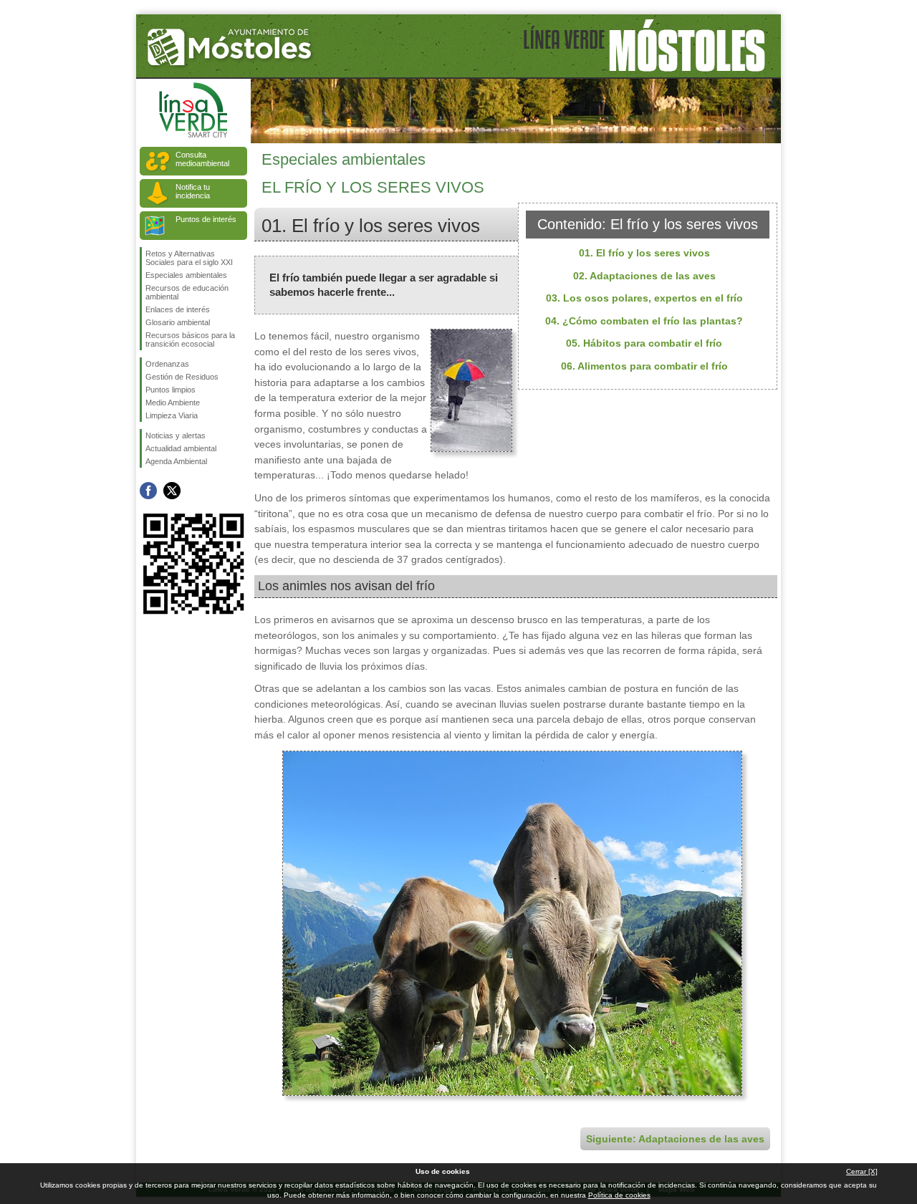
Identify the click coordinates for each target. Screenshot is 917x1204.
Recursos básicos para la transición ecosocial (190, 339)
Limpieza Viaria (171, 415)
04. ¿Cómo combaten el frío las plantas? (644, 321)
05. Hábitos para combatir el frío (644, 343)
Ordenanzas (167, 364)
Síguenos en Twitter (172, 490)
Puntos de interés (206, 219)
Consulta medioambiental (202, 159)
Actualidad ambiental (180, 448)
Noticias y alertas (175, 435)
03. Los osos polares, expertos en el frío (644, 298)
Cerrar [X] (862, 1171)
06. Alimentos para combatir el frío (644, 366)
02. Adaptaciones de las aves (644, 275)
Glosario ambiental (177, 322)
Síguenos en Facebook (148, 490)
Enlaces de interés (177, 309)
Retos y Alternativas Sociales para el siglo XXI (189, 257)
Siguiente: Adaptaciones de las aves (675, 1139)
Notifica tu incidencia (193, 191)
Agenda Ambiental (176, 461)
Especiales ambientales (186, 275)
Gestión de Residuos (182, 376)
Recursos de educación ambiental (187, 292)
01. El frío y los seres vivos (644, 253)
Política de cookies (619, 1195)
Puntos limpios (170, 389)
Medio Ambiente (172, 402)
